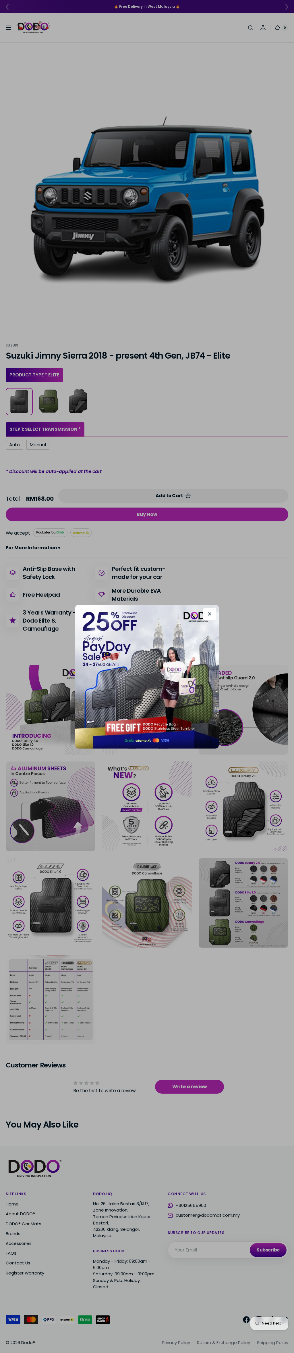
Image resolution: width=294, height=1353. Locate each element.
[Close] (209, 614)
